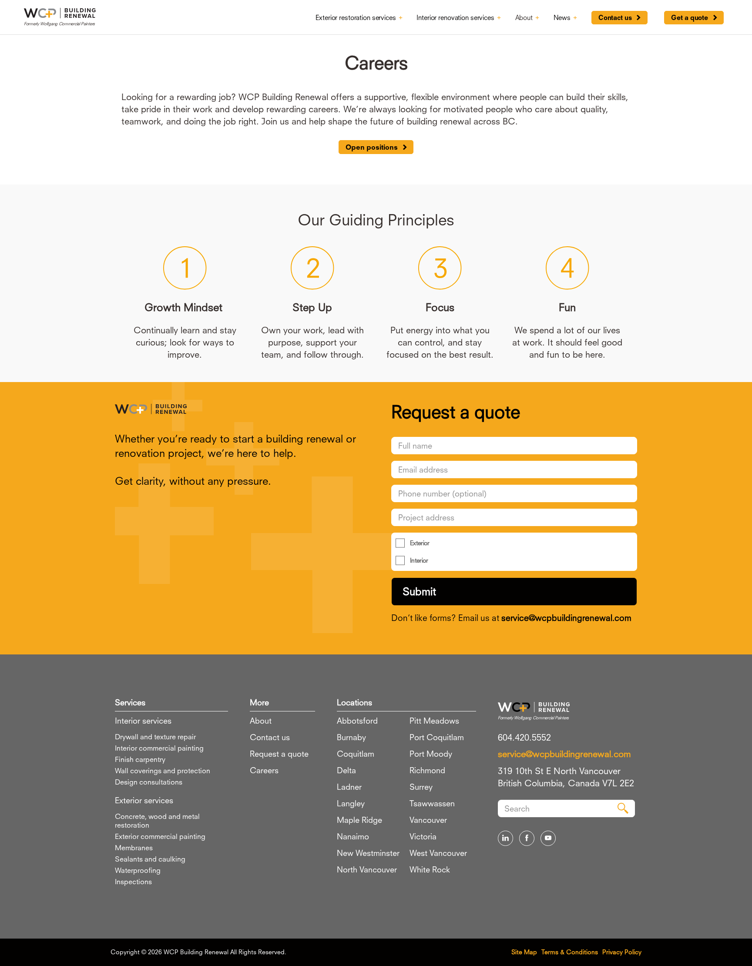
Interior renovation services (455, 17)
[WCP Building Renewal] (238, 406)
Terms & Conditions (569, 952)
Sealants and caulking (150, 859)
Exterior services (144, 800)
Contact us (615, 17)
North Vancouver (367, 869)
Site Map (524, 952)
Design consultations (148, 782)
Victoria (423, 836)
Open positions (372, 147)
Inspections (133, 881)
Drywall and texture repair (155, 736)
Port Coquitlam (437, 737)
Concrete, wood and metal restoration (157, 820)
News (562, 17)
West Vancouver (438, 853)
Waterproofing (138, 870)
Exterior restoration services (356, 17)
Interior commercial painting (159, 748)
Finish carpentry (140, 759)
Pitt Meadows (434, 720)
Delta (346, 770)
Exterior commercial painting (160, 836)
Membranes (134, 847)
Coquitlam (355, 753)
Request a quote (279, 753)
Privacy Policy (621, 952)
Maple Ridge (359, 820)
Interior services (143, 720)
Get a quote (689, 17)
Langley (351, 803)
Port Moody (431, 753)
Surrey (421, 787)
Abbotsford (357, 720)
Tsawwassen (432, 803)
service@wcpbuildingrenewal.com (566, 618)
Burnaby (351, 737)
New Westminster (368, 853)
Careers (264, 770)
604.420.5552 (524, 737)
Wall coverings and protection (162, 770)
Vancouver (428, 820)
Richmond (427, 770)
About (524, 17)
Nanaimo (353, 836)
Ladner (349, 787)
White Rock (430, 869)
